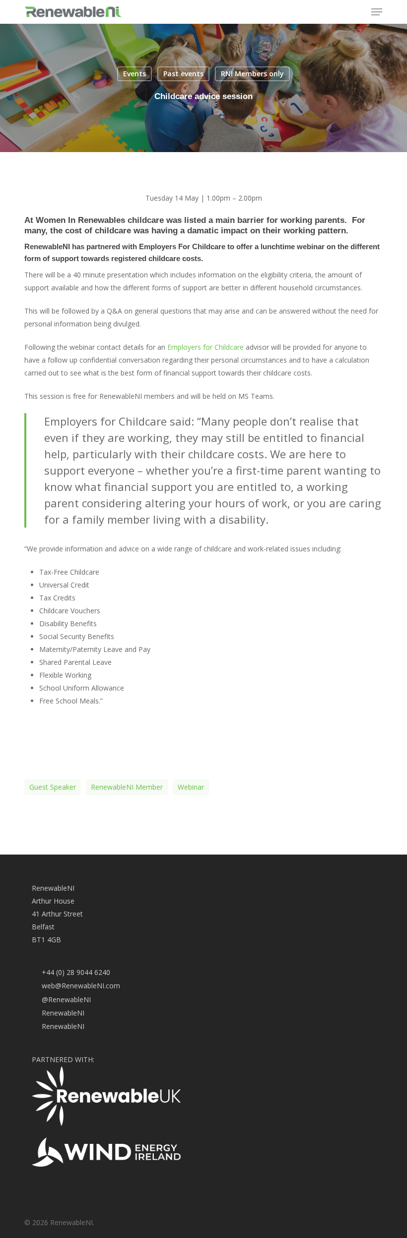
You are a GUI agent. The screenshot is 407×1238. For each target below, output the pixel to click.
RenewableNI (63, 1013)
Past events (183, 73)
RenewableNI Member (127, 787)
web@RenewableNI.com (81, 985)
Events (134, 73)
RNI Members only (252, 73)
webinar (191, 787)
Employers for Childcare (205, 347)
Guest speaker (52, 787)
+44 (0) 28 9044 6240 (76, 972)
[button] (376, 12)
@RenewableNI (66, 999)
